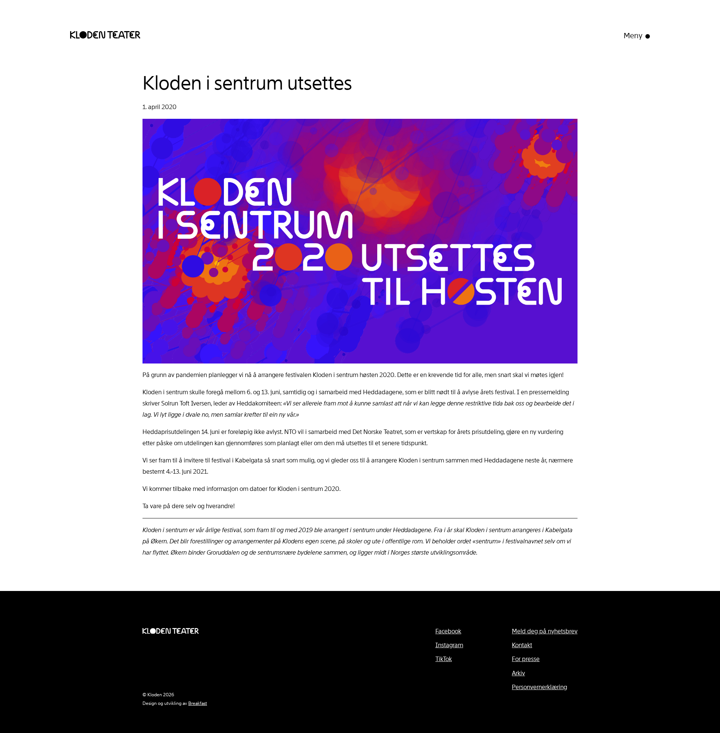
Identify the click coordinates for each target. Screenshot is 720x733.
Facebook (448, 631)
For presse (526, 659)
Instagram (449, 645)
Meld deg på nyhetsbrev (545, 631)
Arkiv (518, 673)
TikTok (443, 659)
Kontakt (522, 645)
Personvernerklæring (539, 687)
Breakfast (197, 703)
